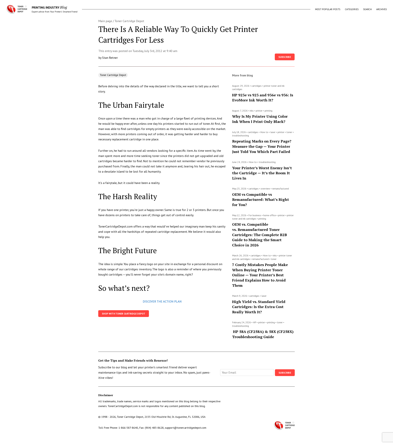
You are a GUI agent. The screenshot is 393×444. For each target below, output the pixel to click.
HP (255, 322)
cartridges (256, 85)
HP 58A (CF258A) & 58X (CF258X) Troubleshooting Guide (263, 334)
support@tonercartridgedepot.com (185, 427)
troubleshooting (240, 135)
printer (259, 110)
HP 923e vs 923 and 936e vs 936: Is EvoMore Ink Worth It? (262, 98)
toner (289, 132)
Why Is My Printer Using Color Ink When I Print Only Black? (260, 119)
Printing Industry (45, 8)
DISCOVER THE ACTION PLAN (162, 301)
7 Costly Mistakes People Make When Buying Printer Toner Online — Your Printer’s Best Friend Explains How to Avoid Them (260, 275)
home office (269, 215)
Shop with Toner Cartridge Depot (123, 313)
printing (268, 110)
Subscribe (284, 56)
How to (264, 132)
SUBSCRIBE (285, 372)
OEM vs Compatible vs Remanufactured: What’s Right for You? (260, 199)
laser (273, 132)
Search (367, 9)
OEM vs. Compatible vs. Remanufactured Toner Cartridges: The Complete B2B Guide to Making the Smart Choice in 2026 (259, 234)
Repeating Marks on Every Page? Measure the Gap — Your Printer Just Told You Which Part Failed (261, 146)
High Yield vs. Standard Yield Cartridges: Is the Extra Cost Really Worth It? (258, 306)
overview (266, 188)
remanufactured (280, 188)
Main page (105, 21)
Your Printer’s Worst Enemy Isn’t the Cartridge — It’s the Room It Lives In (262, 173)
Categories (352, 9)
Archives (381, 9)
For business (255, 215)
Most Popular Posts (327, 9)
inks (252, 110)
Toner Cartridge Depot (129, 21)
